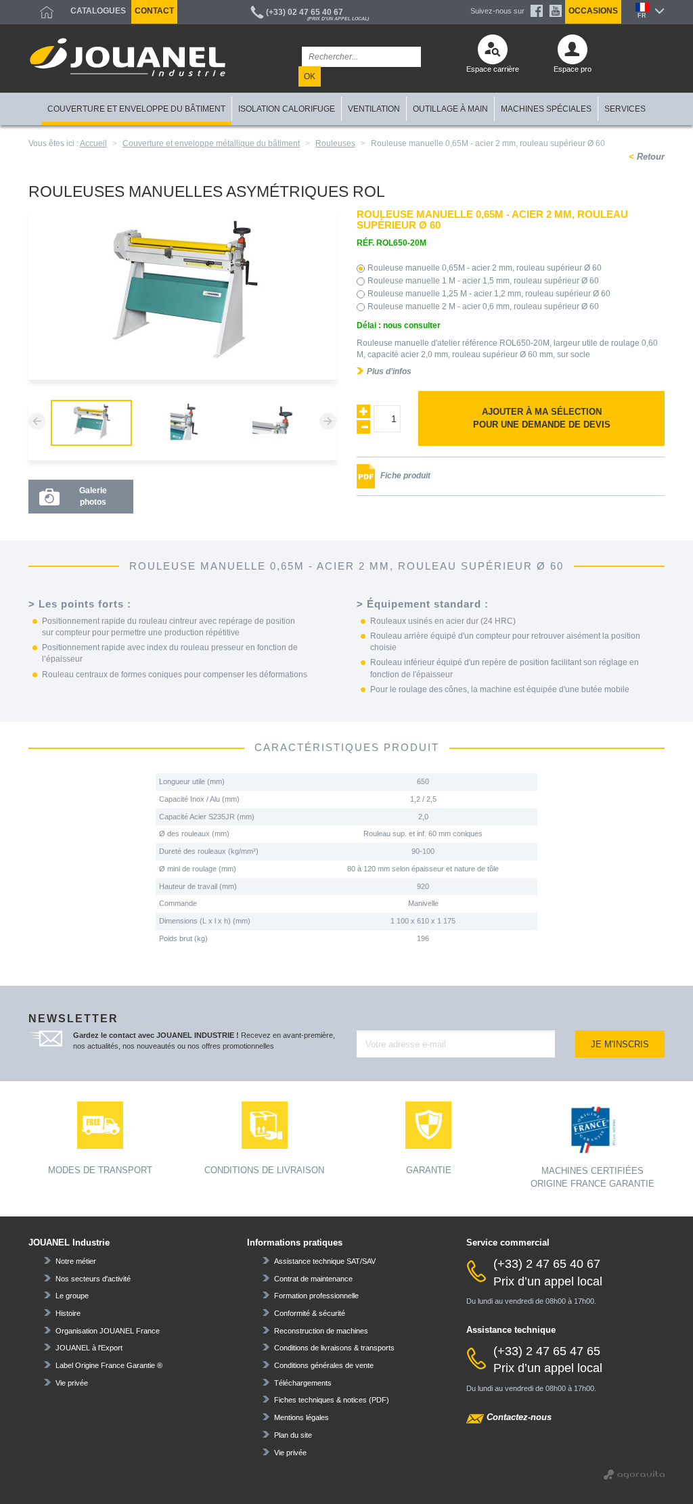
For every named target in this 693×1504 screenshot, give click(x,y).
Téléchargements (303, 1383)
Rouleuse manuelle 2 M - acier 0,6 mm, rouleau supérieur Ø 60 (483, 306)
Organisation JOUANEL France (107, 1331)
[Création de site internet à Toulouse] (634, 1474)
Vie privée (71, 1383)
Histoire (68, 1313)
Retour (649, 157)
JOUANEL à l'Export (88, 1348)
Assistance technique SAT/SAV (325, 1261)
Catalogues (98, 11)
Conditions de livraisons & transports (334, 1348)
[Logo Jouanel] (127, 57)
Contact (154, 11)
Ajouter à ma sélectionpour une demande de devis (541, 418)
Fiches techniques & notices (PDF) (331, 1400)
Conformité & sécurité (309, 1313)
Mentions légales (301, 1417)
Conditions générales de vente (324, 1365)
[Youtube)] (555, 11)
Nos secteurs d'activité (93, 1279)
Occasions (593, 11)
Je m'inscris (620, 1044)
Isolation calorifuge (286, 109)
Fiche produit (404, 476)
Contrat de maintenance (313, 1279)
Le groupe (72, 1296)
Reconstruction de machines (321, 1331)
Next (327, 421)
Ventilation (374, 109)
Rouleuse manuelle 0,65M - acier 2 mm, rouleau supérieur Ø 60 (484, 268)
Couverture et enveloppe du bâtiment (136, 109)
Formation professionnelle (316, 1296)
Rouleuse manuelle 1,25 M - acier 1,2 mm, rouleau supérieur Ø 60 (488, 293)
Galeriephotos (93, 496)
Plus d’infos (389, 371)
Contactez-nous (519, 1417)
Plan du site (293, 1435)
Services (625, 109)
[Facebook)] (536, 11)
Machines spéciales (546, 109)
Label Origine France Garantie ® (108, 1365)
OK (309, 76)
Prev (36, 421)
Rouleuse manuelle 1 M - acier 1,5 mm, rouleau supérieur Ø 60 (483, 281)
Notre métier (75, 1261)
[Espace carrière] (493, 53)
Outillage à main (450, 109)
